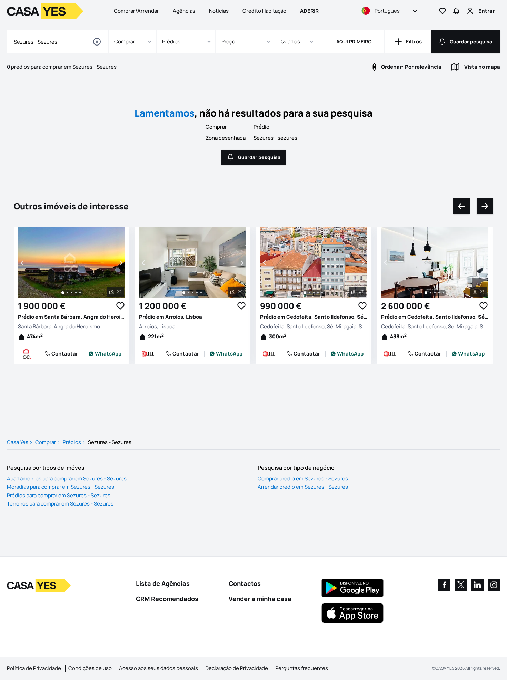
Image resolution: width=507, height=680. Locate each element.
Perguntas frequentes (301, 668)
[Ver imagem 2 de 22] (67, 292)
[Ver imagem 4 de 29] (197, 292)
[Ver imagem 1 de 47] (305, 292)
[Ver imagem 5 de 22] (80, 292)
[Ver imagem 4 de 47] (318, 292)
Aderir (309, 10)
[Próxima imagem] (120, 262)
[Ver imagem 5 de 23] (443, 292)
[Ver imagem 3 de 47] (314, 292)
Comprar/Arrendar (136, 10)
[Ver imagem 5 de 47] (322, 292)
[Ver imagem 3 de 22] (71, 292)
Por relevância (411, 66)
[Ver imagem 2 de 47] (309, 292)
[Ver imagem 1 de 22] (62, 292)
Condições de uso (90, 668)
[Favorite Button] (120, 306)
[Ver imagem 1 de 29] (183, 292)
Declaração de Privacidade (236, 668)
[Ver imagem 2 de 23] (430, 292)
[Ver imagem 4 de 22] (76, 292)
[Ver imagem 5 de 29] (201, 292)
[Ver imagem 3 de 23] (435, 292)
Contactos (245, 583)
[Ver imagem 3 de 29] (192, 292)
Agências (184, 10)
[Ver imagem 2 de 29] (188, 292)
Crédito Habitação (264, 10)
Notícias (219, 10)
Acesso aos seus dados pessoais (158, 668)
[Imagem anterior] (23, 262)
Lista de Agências (163, 583)
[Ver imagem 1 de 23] (426, 292)
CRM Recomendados (167, 598)
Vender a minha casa (260, 598)
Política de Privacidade (34, 668)
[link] (105, 354)
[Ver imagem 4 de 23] (439, 292)
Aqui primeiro (354, 41)
